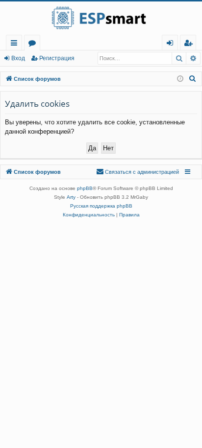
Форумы (34, 44)
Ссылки (16, 44)
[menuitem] (188, 42)
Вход (18, 58)
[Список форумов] (101, 18)
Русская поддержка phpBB (101, 206)
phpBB (85, 188)
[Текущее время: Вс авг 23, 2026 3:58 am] (180, 79)
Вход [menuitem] (171, 44)
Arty (71, 197)
